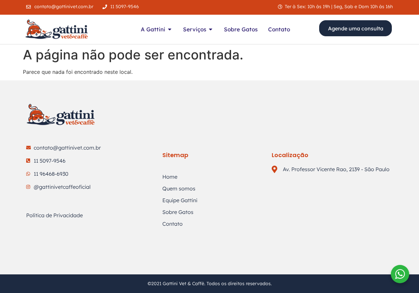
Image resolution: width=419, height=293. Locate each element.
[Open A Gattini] (170, 29)
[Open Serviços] (210, 29)
